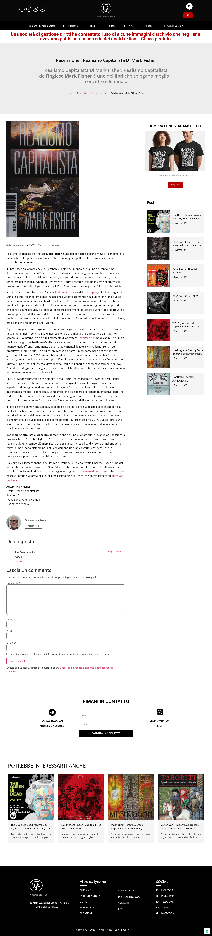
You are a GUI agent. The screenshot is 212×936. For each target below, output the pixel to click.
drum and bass (67, 292)
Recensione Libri (99, 93)
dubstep (89, 292)
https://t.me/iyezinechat (52, 725)
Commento (13, 583)
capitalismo (87, 338)
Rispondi (18, 561)
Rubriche (73, 25)
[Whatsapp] (42, 9)
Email (10, 631)
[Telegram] (35, 9)
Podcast (112, 25)
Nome (10, 619)
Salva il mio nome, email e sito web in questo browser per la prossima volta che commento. (59, 654)
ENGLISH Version (173, 25)
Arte (131, 25)
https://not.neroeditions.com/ (90, 471)
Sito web (11, 643)
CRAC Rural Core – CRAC (185, 296)
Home (70, 93)
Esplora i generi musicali (42, 25)
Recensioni (82, 93)
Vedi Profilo (33, 526)
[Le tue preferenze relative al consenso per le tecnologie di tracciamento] (207, 931)
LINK (159, 725)
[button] (189, 6)
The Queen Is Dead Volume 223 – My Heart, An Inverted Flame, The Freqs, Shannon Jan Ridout (30, 828)
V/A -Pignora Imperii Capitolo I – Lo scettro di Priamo (185, 327)
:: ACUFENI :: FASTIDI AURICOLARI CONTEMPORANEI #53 (184, 381)
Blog (92, 25)
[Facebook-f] (22, 9)
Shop (149, 25)
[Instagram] (28, 9)
